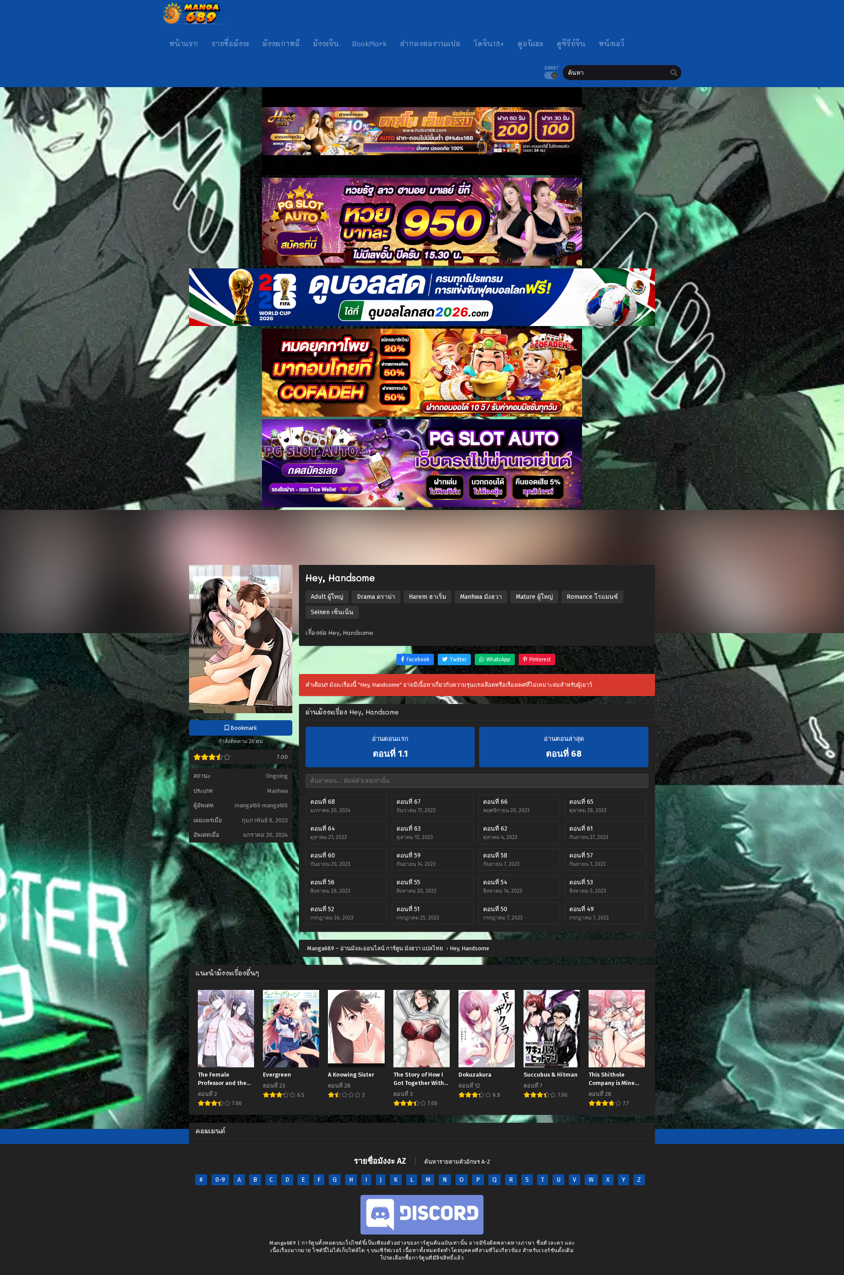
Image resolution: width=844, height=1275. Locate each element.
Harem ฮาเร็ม (427, 597)
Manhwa (277, 791)
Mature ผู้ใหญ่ (534, 597)
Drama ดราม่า (376, 597)
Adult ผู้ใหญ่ (327, 597)
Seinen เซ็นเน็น (332, 612)
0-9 (220, 1179)
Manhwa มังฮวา (481, 597)
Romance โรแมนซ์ (592, 597)
